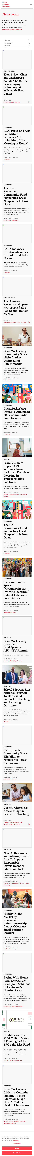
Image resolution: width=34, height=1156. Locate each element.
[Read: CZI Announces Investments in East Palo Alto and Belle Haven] (17, 249)
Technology (23, 494)
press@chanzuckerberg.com (12, 29)
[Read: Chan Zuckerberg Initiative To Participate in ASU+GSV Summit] (17, 639)
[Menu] (31, 5)
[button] (17, 43)
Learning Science (14, 824)
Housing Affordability (17, 1006)
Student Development (10, 1123)
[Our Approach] (6, 4)
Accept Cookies (17, 1153)
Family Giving (14, 220)
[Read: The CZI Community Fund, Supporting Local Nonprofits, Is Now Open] (17, 528)
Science (17, 494)
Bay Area (6, 322)
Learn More (15, 1140)
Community (7, 102)
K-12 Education (14, 883)
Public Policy (22, 1121)
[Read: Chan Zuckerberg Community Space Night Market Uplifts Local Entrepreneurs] (17, 354)
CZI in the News (15, 102)
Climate (6, 494)
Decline (17, 1148)
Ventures (6, 496)
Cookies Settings (17, 1143)
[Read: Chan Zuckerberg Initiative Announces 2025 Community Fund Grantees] (17, 410)
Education (11, 494)
